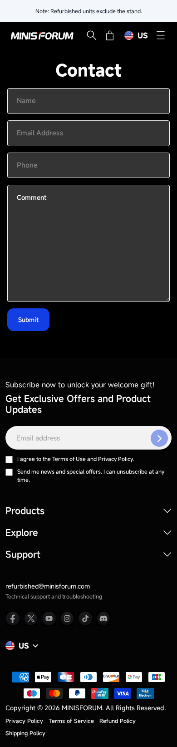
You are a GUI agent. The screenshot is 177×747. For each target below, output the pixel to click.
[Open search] (92, 35)
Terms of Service (71, 720)
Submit (28, 320)
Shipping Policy (25, 733)
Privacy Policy (115, 458)
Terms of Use (69, 458)
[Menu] (161, 35)
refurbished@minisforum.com (47, 586)
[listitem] (12, 618)
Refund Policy (117, 720)
